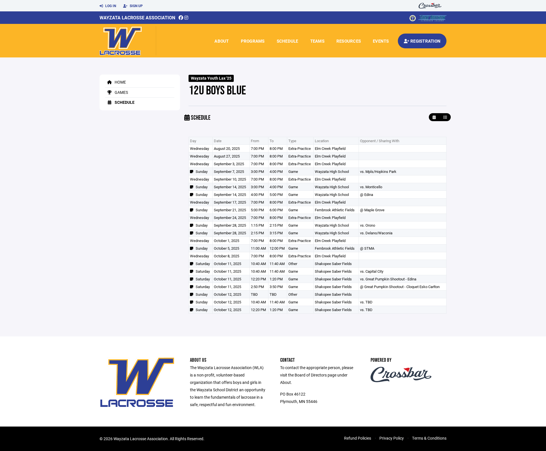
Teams (317, 41)
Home (120, 82)
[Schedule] (445, 117)
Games (121, 92)
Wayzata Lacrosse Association (137, 17)
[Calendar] (434, 117)
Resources (348, 41)
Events (381, 41)
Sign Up (136, 5)
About (221, 41)
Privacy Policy (391, 438)
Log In (110, 5)
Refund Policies (357, 438)
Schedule (287, 41)
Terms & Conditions (429, 438)
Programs (253, 41)
